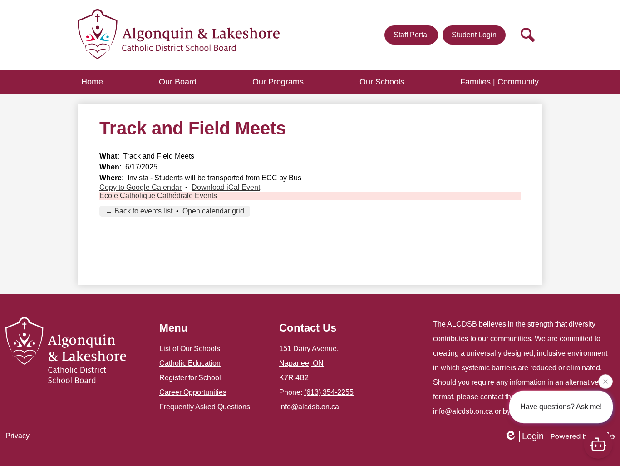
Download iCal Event (226, 187)
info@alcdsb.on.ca (309, 407)
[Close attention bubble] (605, 381)
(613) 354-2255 (329, 392)
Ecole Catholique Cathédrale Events (158, 195)
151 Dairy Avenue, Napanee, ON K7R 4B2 (309, 363)
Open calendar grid (213, 211)
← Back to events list (138, 211)
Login (533, 436)
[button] (177, 82)
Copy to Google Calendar (140, 187)
